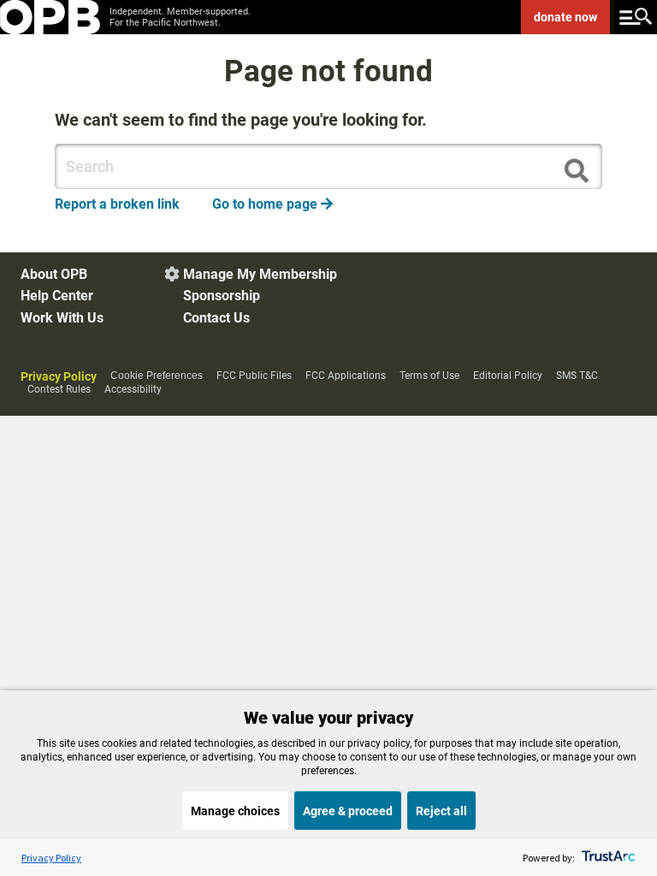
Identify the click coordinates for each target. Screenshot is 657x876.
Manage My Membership (260, 274)
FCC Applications (345, 376)
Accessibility (133, 389)
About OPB (54, 274)
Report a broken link (117, 204)
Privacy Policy (59, 376)
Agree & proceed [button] (348, 811)
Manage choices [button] (235, 811)
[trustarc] (607, 857)
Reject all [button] (441, 811)
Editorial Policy (507, 376)
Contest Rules (59, 389)
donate (565, 17)
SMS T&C (577, 376)
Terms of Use (429, 376)
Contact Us (216, 318)
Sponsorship (221, 295)
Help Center (57, 295)
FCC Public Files (254, 376)
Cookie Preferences (156, 376)
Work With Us (62, 318)
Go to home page (272, 204)
